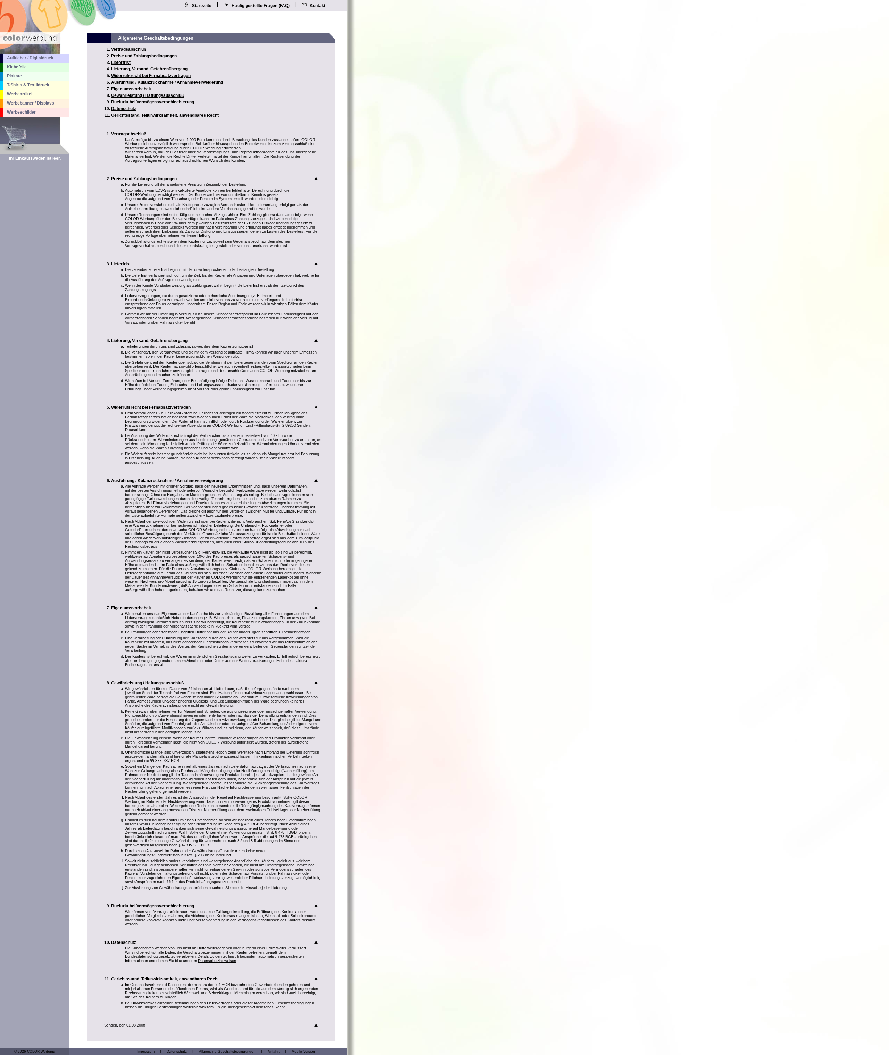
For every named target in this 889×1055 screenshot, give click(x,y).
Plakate (14, 76)
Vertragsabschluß (128, 49)
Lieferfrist (121, 62)
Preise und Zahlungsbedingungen (144, 55)
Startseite (201, 5)
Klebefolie (17, 67)
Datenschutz (123, 108)
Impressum (146, 1051)
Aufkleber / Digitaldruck (30, 58)
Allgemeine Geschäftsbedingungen (227, 1051)
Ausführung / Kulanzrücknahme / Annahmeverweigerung (167, 82)
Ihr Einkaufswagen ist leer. (35, 158)
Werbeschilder (21, 112)
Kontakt (317, 5)
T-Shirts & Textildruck (28, 85)
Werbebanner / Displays (30, 103)
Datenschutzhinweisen (217, 960)
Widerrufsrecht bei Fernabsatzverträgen (151, 75)
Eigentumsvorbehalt (131, 88)
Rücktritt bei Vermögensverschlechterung (152, 102)
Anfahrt (274, 1051)
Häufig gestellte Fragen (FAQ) (261, 5)
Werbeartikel (19, 94)
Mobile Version (303, 1051)
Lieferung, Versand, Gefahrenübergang (149, 69)
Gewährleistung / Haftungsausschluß (147, 95)
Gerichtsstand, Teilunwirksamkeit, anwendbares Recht (165, 115)
